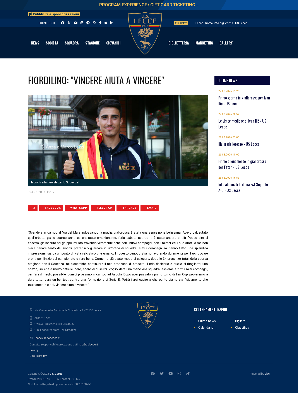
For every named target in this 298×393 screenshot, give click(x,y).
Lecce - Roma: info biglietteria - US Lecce (221, 23)
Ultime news (207, 321)
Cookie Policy (38, 355)
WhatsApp (78, 207)
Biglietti (49, 23)
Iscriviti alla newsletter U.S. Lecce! (54, 182)
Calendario (206, 328)
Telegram (104, 207)
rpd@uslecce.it (88, 344)
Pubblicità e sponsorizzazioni (55, 14)
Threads (130, 207)
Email (151, 207)
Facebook (53, 207)
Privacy (34, 350)
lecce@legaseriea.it (47, 338)
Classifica (242, 328)
